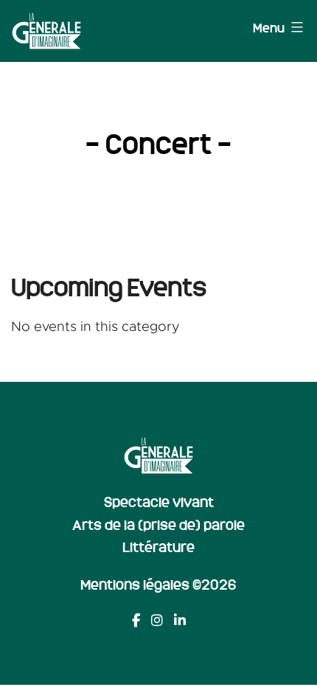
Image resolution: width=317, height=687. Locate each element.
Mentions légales (134, 584)
